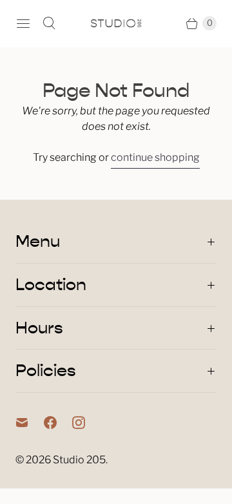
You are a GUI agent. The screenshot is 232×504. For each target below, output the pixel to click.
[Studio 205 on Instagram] (86, 422)
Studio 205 (79, 460)
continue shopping (155, 157)
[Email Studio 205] (29, 422)
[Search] (49, 23)
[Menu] (23, 23)
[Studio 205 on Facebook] (58, 422)
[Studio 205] (116, 23)
